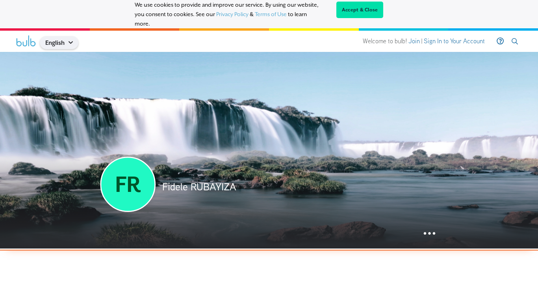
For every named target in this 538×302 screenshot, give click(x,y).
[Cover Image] (269, 150)
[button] (74, 43)
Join (414, 41)
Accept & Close (360, 10)
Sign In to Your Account (454, 41)
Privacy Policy (232, 14)
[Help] (500, 41)
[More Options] (429, 234)
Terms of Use (271, 14)
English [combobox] (55, 42)
